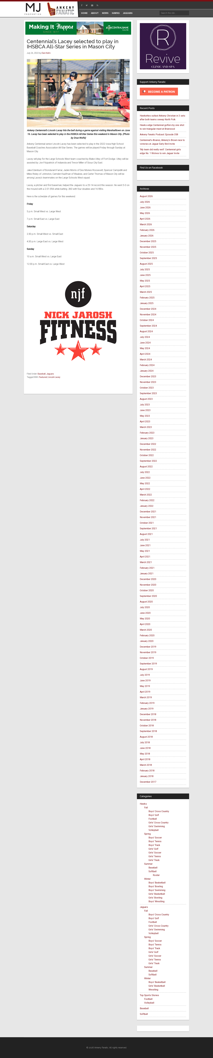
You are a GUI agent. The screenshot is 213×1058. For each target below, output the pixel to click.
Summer (148, 864)
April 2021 (145, 556)
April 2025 (145, 286)
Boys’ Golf (154, 815)
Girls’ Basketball (157, 894)
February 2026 (147, 230)
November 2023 (148, 382)
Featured (43, 377)
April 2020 (145, 624)
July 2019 (145, 675)
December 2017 (148, 782)
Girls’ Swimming (157, 826)
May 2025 (145, 280)
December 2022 (148, 444)
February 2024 (147, 365)
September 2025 (148, 258)
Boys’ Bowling (156, 886)
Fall (146, 807)
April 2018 (145, 759)
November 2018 (148, 720)
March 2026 (146, 224)
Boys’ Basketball (157, 882)
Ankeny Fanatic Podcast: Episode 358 (159, 134)
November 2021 (148, 517)
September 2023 (148, 393)
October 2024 (147, 320)
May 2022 (145, 483)
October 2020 (147, 590)
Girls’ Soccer (155, 852)
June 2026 (145, 207)
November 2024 (148, 314)
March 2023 (146, 427)
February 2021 (147, 568)
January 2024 (146, 370)
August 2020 (146, 601)
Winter (147, 879)
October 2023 (147, 387)
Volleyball (154, 830)
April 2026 (145, 218)
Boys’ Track (154, 845)
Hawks (143, 803)
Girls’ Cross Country (159, 822)
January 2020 (146, 641)
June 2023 (145, 410)
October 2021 (147, 522)
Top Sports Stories (149, 995)
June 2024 (145, 342)
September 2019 (148, 663)
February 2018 (147, 770)
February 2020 (147, 635)
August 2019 (146, 669)
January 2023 (146, 438)
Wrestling (153, 989)
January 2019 (146, 708)
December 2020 (148, 579)
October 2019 (147, 658)
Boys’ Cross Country (159, 811)
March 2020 (146, 629)
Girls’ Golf (153, 848)
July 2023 (145, 404)
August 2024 (146, 331)
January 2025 (146, 303)
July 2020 (145, 607)
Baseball (41, 374)
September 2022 (148, 461)
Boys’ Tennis (155, 841)
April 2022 (145, 489)
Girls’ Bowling (155, 897)
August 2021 (146, 534)
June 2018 (145, 748)
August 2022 (146, 466)
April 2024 (145, 354)
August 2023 (146, 399)
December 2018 (148, 714)
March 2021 (146, 562)
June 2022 (145, 477)
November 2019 (148, 652)
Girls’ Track (154, 860)
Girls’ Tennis (155, 856)
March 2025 (146, 292)
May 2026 (145, 213)
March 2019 (146, 697)
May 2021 (145, 551)
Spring (147, 833)
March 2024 (146, 359)
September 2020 (148, 596)
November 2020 (148, 584)
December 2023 (148, 376)
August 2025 (146, 263)
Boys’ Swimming (157, 890)
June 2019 (145, 680)
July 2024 (145, 337)
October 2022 (147, 455)
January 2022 (146, 506)
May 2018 (145, 753)
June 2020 (145, 613)
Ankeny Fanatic (61, 9)
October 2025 (147, 252)
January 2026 (146, 235)
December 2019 (148, 646)
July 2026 (145, 202)
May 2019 (145, 686)
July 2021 (145, 539)
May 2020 (145, 618)
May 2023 (145, 416)
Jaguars (50, 374)
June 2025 (145, 275)
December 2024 (148, 309)
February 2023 (147, 432)
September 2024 (148, 325)
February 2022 (147, 500)
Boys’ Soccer (155, 837)
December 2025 (148, 241)
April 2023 (145, 421)
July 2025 (145, 269)
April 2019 (145, 691)
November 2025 (148, 247)
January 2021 (146, 573)
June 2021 (145, 545)
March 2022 (146, 494)
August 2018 (146, 736)
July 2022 (145, 472)
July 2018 (145, 742)
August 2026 (146, 196)
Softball (152, 871)
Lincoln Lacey (54, 377)
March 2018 (146, 765)
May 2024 (145, 348)
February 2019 (147, 703)
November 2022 (148, 449)
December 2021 (148, 511)
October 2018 (147, 725)
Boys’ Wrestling (156, 901)
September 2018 (148, 731)
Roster (156, 875)
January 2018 (146, 776)
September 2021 (148, 528)
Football (153, 818)
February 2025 (147, 297)
